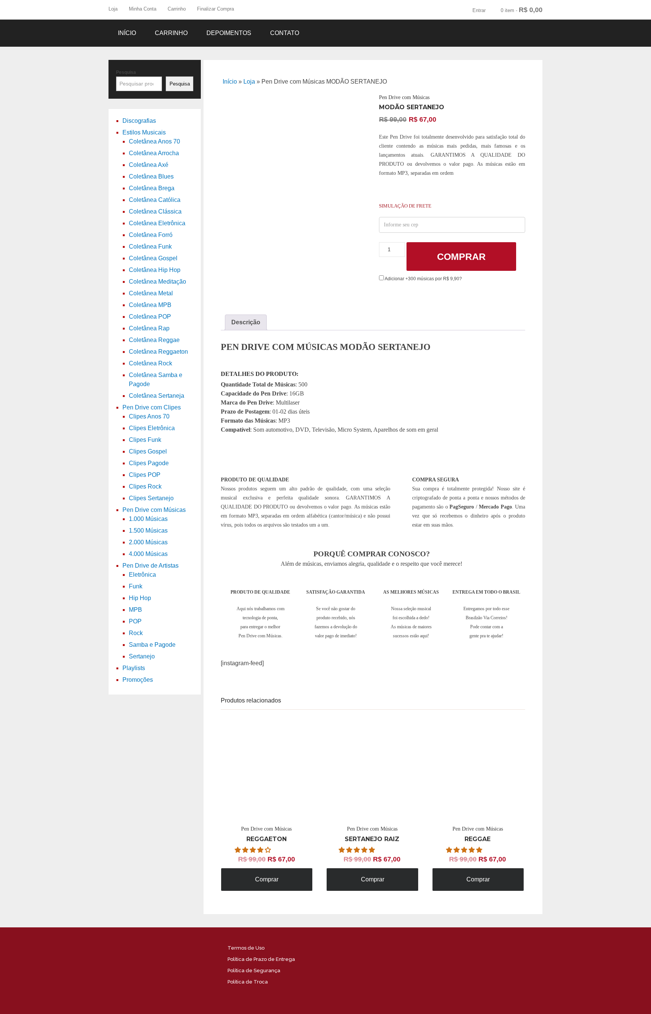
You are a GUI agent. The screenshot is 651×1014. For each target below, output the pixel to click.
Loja (113, 9)
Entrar (479, 10)
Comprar (461, 256)
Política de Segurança (254, 970)
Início (127, 33)
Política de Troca (248, 982)
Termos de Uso (246, 948)
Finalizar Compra (215, 9)
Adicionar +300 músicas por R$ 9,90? (423, 278)
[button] (253, 850)
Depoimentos (228, 33)
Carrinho (177, 9)
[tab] (246, 322)
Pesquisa (126, 72)
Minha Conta (142, 9)
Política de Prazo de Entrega (261, 959)
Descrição (245, 322)
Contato (284, 33)
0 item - (521, 10)
